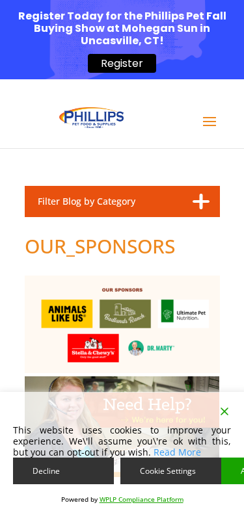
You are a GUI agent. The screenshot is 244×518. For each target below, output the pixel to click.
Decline (46, 470)
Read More (177, 452)
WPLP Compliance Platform (141, 499)
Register (122, 63)
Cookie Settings (168, 470)
